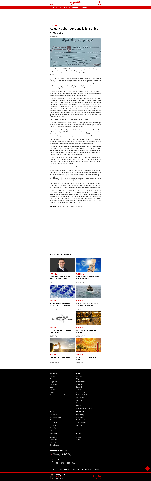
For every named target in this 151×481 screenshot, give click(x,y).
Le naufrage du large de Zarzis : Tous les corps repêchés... (87, 304)
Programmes (54, 382)
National (53, 25)
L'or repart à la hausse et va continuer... (86, 331)
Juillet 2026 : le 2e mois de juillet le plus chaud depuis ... (88, 277)
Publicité (53, 392)
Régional (79, 379)
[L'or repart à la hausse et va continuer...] (88, 318)
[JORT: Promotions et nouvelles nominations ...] (62, 318)
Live (51, 387)
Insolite (78, 405)
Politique (79, 384)
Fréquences (53, 384)
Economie (79, 387)
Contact (52, 390)
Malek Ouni (59, 476)
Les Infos (53, 442)
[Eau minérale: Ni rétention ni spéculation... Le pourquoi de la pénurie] (62, 291)
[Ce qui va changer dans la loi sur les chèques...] (75, 52)
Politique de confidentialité (59, 395)
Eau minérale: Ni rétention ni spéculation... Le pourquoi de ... (60, 304)
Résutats (53, 420)
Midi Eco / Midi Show (83, 395)
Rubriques (53, 440)
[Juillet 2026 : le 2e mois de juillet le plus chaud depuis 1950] (88, 265)
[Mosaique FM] (75, 3)
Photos (78, 437)
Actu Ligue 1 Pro (55, 417)
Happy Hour (60, 475)
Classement (54, 423)
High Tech (79, 400)
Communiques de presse (84, 408)
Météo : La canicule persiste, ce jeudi (87, 358)
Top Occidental (81, 423)
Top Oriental (80, 420)
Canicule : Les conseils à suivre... (61, 357)
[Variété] (52, 476)
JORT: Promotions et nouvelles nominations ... (60, 331)
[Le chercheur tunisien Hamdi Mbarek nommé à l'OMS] (62, 265)
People (78, 403)
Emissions (53, 379)
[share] (147, 468)
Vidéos (78, 440)
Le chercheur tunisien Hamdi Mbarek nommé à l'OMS (68, 7)
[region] (75, 16)
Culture (78, 390)
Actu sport (53, 415)
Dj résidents (80, 425)
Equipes (52, 376)
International (80, 382)
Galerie (52, 430)
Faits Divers (80, 398)
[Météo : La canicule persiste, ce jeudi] (88, 345)
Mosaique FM (80, 392)
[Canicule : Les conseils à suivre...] (62, 345)
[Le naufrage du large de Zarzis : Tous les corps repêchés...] (88, 291)
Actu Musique (80, 415)
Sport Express (54, 428)
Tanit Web (95, 469)
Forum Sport (54, 425)
